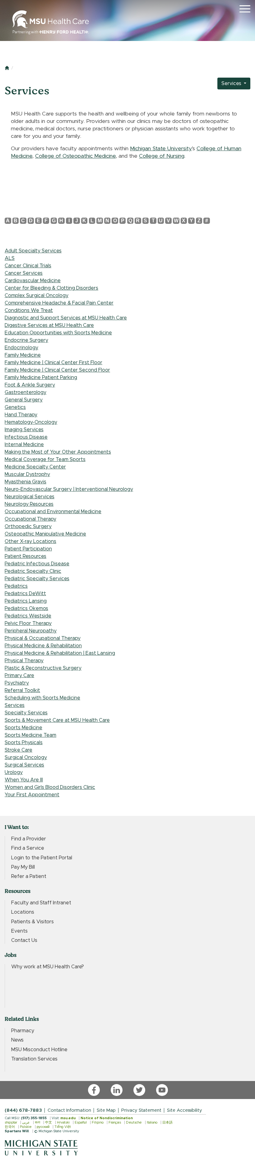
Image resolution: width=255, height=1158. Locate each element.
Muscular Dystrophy (27, 474)
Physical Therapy (24, 660)
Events (19, 931)
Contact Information (69, 1110)
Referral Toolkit (22, 690)
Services (232, 83)
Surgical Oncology (26, 757)
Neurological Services (29, 496)
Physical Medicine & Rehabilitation (43, 645)
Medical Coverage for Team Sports (45, 459)
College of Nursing (161, 156)
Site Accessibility (184, 1110)
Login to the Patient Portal (41, 857)
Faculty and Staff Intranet (41, 902)
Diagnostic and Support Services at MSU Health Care (66, 317)
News (17, 1040)
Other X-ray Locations (30, 541)
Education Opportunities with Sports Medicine (58, 332)
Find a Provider (28, 838)
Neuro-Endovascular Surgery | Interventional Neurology (69, 489)
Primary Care (19, 675)
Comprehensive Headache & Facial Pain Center (59, 303)
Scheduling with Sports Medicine (42, 697)
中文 (48, 1122)
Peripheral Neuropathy (31, 630)
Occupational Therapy (30, 519)
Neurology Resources (29, 504)
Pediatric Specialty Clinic (33, 571)
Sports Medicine (23, 727)
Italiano (152, 1122)
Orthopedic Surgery (28, 526)
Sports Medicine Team (30, 735)
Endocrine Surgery (26, 340)
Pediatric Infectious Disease (37, 563)
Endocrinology (21, 347)
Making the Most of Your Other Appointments (58, 452)
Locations (22, 912)
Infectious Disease (26, 437)
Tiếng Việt (62, 1127)
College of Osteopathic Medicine (75, 156)
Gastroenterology (25, 392)
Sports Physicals (24, 742)
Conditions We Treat (29, 310)
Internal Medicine (24, 444)
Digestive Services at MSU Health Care (49, 325)
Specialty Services (26, 712)
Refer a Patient (28, 876)
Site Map (106, 1110)
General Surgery (24, 399)
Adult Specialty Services (33, 250)
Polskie (26, 1127)
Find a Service (27, 848)
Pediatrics (16, 586)
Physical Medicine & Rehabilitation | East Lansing (60, 653)
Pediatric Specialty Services (37, 578)
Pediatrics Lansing (26, 601)
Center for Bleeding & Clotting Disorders (51, 288)
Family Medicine (23, 355)
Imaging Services (24, 429)
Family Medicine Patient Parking (41, 377)
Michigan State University (161, 149)
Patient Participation (28, 548)
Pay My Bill (23, 867)
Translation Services (34, 1058)
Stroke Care (18, 750)
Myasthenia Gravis (25, 481)
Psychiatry (17, 683)
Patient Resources (25, 556)
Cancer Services (24, 273)
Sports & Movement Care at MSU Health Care (57, 720)
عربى (26, 1122)
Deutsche (134, 1122)
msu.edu (68, 1118)
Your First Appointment (32, 794)
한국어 (10, 1127)
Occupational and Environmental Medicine (53, 511)
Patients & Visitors (32, 921)
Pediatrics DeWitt (25, 593)
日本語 (167, 1122)
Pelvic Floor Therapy (28, 623)
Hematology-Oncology (31, 422)
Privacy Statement (141, 1110)
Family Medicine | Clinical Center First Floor (53, 362)
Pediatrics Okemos (26, 608)
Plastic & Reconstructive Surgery (43, 668)
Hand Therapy (21, 414)
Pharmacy (22, 1030)
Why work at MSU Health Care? (47, 966)
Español (81, 1122)
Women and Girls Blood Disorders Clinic (50, 787)
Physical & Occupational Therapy (43, 638)
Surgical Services (24, 764)
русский (43, 1127)
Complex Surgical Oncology (36, 295)
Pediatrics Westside (28, 615)
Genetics (15, 407)
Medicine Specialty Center (35, 466)
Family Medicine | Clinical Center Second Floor (57, 370)
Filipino (98, 1122)
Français (115, 1122)
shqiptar (11, 1122)
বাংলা (37, 1122)
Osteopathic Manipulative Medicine (45, 534)
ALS (10, 258)
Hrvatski (63, 1122)
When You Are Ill (24, 779)
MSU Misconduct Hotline (39, 1049)
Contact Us (24, 940)
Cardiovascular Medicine (33, 280)
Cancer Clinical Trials (28, 265)
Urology (14, 772)
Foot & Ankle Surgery (30, 384)
